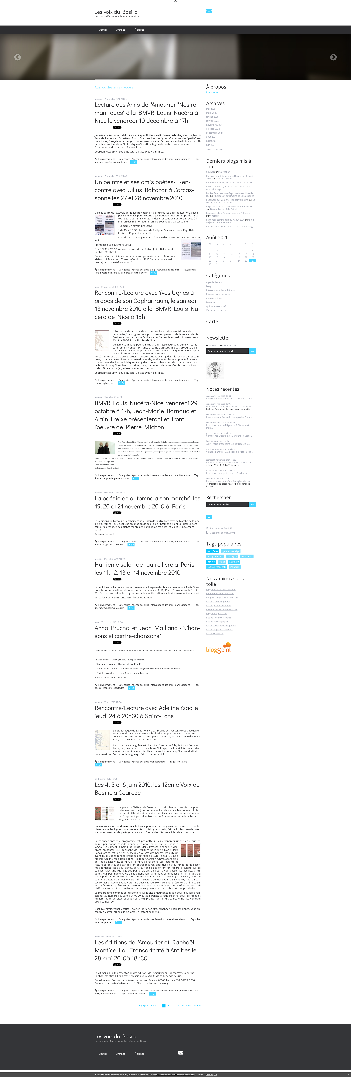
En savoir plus (211, 1075)
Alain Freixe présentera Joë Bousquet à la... (228, 443)
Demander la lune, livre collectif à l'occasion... (229, 406)
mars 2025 (211, 113)
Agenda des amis (140, 158)
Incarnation (224, 171)
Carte (212, 321)
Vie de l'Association (176, 919)
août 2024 (211, 137)
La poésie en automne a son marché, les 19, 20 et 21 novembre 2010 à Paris (147, 502)
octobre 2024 (213, 129)
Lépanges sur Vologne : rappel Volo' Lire (227, 199)
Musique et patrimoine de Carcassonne (234, 195)
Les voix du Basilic (116, 11)
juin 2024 (211, 145)
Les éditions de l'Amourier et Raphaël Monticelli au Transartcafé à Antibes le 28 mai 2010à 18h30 (145, 950)
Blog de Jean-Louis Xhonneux (230, 221)
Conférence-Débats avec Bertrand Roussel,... (229, 435)
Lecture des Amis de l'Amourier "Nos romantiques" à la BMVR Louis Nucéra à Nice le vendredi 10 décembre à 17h (146, 112)
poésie (109, 161)
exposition (246, 556)
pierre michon (121, 478)
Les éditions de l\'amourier (220, 593)
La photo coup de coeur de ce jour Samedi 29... (229, 206)
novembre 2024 (214, 125)
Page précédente (147, 1005)
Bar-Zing (248, 226)
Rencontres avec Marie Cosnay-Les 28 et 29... (229, 462)
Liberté (249, 182)
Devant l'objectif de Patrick (224, 209)
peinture (112, 272)
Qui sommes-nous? (216, 306)
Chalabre (215, 215)
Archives (120, 29)
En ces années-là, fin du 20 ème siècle (225, 186)
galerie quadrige (230, 551)
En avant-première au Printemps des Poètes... (229, 417)
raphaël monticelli (216, 566)
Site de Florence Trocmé (218, 617)
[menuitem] (103, 30)
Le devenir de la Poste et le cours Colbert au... (229, 213)
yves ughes (232, 556)
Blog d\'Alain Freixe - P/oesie (221, 589)
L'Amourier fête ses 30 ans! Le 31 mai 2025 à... (229, 398)
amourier (119, 544)
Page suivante (193, 1005)
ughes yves (108, 383)
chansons (107, 687)
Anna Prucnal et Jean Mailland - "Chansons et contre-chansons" (147, 632)
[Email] (209, 11)
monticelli (235, 566)
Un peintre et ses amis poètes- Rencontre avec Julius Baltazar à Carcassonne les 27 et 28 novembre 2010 (144, 190)
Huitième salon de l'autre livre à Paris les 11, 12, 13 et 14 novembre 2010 (144, 568)
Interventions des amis (161, 158)
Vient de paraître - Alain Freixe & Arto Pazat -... (229, 451)
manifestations (182, 158)
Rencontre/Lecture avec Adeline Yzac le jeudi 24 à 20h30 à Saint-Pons (146, 712)
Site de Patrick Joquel (217, 621)
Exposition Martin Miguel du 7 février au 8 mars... (228, 426)
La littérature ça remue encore (221, 609)
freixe (222, 561)
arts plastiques (215, 556)
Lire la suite (212, 92)
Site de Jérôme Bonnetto (218, 605)
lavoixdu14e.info (224, 178)
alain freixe (212, 551)
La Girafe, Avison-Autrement (230, 201)
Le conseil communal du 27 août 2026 (225, 219)
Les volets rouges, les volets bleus (223, 182)
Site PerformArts (214, 633)
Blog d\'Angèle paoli (216, 613)
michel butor (140, 272)
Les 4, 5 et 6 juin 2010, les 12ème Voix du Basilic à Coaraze (147, 788)
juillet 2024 (211, 141)
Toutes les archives (214, 149)
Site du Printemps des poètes (221, 625)
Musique (210, 302)
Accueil (103, 29)
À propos (139, 29)
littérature (100, 161)
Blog (152, 269)
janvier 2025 (212, 121)
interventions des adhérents (164, 990)
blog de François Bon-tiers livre (222, 597)
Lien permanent (106, 158)
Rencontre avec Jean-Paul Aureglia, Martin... (228, 481)
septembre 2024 (214, 133)
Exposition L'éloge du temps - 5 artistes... (227, 473)
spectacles (119, 687)
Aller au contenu (9, 4)
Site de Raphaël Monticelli (219, 629)
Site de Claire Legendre (218, 601)
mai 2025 (210, 109)
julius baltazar (125, 272)
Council (210, 171)
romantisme (120, 161)
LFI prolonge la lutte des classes (222, 226)
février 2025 (212, 116)
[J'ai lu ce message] (348, 1075)
